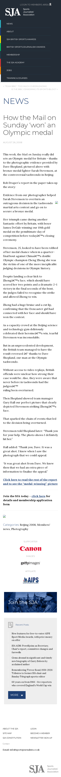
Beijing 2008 (28, 524)
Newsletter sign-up (41, 738)
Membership (13, 55)
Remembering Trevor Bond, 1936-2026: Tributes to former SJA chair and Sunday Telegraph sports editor (32, 673)
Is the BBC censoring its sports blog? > (34, 89)
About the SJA (10, 729)
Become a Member (40, 733)
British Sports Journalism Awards (26, 47)
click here (38, 496)
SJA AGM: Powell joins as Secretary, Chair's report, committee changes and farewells (32, 649)
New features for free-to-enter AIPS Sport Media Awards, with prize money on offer (32, 637)
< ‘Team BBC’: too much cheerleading (25, 86)
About (10, 31)
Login (33, 729)
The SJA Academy (15, 62)
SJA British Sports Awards (21, 39)
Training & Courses (17, 78)
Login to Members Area (34, 4)
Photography (19, 529)
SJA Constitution (12, 738)
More (14, 695)
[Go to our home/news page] (19, 15)
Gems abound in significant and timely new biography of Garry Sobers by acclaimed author (32, 661)
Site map (7, 733)
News (10, 24)
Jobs (9, 70)
